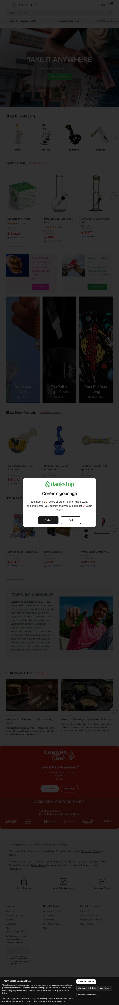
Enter (48, 520)
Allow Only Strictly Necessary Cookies (94, 988)
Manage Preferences (87, 994)
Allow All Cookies (86, 981)
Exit (70, 520)
